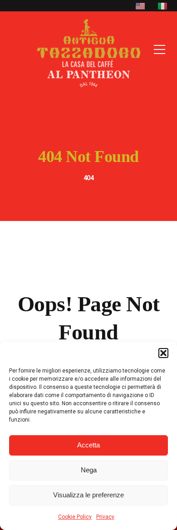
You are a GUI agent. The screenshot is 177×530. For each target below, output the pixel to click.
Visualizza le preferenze (88, 495)
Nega (89, 470)
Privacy (105, 517)
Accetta (88, 445)
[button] (163, 353)
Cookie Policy (75, 517)
